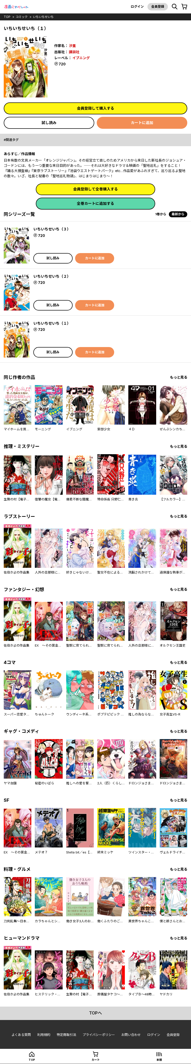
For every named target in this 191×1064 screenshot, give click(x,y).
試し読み (49, 122)
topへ (95, 1013)
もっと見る (178, 377)
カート (96, 1060)
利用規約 (43, 1035)
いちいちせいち (43, 17)
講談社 (74, 52)
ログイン (137, 6)
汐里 (72, 46)
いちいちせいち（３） (52, 229)
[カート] (184, 7)
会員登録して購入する (95, 108)
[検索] (175, 7)
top (7, 17)
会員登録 (157, 6)
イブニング (81, 58)
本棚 (159, 1060)
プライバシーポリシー (99, 1035)
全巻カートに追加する (95, 203)
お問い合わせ (131, 1035)
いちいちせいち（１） (52, 323)
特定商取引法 (66, 1035)
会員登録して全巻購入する (95, 189)
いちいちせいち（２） (52, 276)
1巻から (160, 214)
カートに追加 (142, 122)
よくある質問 (21, 1035)
